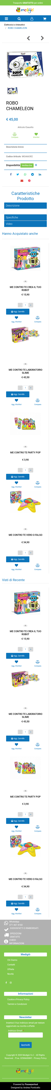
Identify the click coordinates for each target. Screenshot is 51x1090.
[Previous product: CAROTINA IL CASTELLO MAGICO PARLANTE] (28, 38)
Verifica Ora (27, 165)
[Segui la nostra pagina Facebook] (6, 982)
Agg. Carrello (18, 311)
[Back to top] (43, 1082)
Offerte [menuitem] (10, 969)
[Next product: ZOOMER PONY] (42, 38)
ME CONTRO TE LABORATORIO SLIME (25, 371)
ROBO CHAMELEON (17, 28)
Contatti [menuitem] (11, 964)
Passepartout (31, 1084)
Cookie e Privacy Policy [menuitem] (18, 999)
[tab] (25, 206)
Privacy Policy (40, 1058)
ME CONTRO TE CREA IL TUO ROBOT (25, 289)
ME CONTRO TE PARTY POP (25, 452)
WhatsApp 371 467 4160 (16, 923)
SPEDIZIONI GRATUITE (15, 935)
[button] (25, 65)
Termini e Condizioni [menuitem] (17, 1004)
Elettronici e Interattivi (14, 24)
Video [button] (9, 223)
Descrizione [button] (12, 205)
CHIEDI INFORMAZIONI (16, 942)
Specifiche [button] (12, 217)
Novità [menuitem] (10, 974)
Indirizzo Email (16, 1030)
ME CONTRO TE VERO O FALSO (25, 534)
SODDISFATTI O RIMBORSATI (24, 928)
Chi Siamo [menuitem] (12, 960)
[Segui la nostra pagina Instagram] (11, 982)
